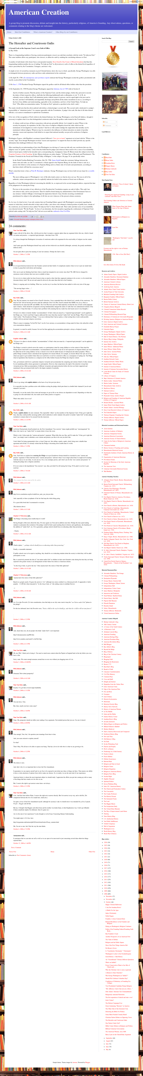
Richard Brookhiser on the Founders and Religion (117, 922)
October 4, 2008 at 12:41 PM (22, 420)
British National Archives (111, 302)
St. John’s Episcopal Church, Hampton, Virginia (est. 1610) (118, 551)
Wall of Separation (109, 826)
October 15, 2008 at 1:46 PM (22, 843)
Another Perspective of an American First (118, 937)
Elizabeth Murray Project (111, 327)
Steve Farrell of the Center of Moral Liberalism (68, 62)
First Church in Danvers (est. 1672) (114, 516)
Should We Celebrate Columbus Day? (117, 978)
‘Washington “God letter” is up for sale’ (122, 239)
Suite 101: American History (112, 786)
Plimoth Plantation (109, 603)
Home (9, 32)
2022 (106, 854)
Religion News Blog (110, 774)
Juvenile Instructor (109, 722)
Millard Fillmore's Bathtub (112, 726)
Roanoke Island (108, 606)
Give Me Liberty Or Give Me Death (114, 265)
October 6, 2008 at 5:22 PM (21, 751)
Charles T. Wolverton (20, 516)
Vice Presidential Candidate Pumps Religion (119, 986)
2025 (106, 845)
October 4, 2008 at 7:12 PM (21, 446)
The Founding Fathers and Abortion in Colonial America (118, 201)
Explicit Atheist (18, 338)
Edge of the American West (112, 689)
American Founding (110, 634)
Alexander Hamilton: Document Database (116, 277)
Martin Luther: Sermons (111, 383)
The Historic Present (110, 796)
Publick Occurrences (110, 759)
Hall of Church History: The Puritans (115, 337)
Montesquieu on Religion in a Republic (121, 218)
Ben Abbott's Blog (109, 647)
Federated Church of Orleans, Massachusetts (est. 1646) (118, 493)
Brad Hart (109, 157)
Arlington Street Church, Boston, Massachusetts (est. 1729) (118, 481)
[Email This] (35, 217)
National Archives (109, 391)
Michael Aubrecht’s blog (111, 622)
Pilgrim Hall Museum (110, 601)
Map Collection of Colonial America (114, 378)
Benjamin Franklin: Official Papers (114, 297)
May (107, 1049)
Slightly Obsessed (109, 779)
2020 (106, 859)
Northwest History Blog (111, 734)
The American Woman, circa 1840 (116, 1032)
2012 (106, 882)
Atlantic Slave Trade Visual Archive (114, 289)
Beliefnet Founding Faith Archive (114, 294)
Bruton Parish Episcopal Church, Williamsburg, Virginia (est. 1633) (118, 485)
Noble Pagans (110, 916)
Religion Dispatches (109, 769)
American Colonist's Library (112, 282)
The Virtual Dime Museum (112, 809)
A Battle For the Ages (112, 910)
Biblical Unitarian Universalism (115, 1029)
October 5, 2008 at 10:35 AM (22, 568)
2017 (106, 868)
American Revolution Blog (112, 642)
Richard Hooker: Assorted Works (113, 402)
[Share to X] (39, 217)
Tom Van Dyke (18, 230)
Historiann (107, 702)
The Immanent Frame (110, 799)
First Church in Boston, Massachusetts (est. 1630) (118, 505)
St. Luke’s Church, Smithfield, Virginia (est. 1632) (119, 554)
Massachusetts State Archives (112, 386)
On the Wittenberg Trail (111, 744)
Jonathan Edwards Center (111, 359)
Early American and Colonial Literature (115, 324)
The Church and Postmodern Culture (115, 789)
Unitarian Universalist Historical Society (116, 469)
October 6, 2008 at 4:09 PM (21, 723)
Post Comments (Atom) (24, 855)
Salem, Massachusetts (110, 608)
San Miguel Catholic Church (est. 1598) (115, 548)
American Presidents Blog (111, 639)
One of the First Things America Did (117, 945)
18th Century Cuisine (110, 624)
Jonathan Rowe (110, 163)
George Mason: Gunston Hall (112, 581)
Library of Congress (110, 376)
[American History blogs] (113, 68)
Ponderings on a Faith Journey (113, 751)
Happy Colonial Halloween (114, 905)
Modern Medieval (109, 729)
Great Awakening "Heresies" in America (117, 1006)
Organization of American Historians (115, 457)
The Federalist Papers (110, 412)
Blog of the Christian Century (112, 654)
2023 (106, 851)
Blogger (87, 1062)
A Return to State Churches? (114, 973)
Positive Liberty (108, 754)
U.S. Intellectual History (111, 819)
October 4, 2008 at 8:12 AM (21, 332)
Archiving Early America (111, 287)
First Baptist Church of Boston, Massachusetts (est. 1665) (119, 502)
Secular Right (108, 776)
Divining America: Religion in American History (118, 319)
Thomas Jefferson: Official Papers (114, 420)
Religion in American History (112, 771)
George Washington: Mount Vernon (114, 583)
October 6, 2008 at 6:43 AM (21, 678)
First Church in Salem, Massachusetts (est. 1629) (118, 519)
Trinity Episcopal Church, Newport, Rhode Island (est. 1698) (118, 558)
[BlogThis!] (37, 217)
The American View (110, 466)
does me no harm (59, 138)
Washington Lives (109, 829)
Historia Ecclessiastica (110, 699)
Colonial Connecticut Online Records (115, 309)
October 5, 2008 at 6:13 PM (21, 644)
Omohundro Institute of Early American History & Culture (119, 454)
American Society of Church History (115, 439)
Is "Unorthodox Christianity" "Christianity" (118, 951)
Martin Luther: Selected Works (113, 381)
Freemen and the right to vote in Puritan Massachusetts (116, 249)
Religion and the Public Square (115, 942)
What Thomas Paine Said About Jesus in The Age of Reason (121, 207)
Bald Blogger (108, 644)
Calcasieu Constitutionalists (112, 672)
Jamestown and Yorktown (111, 593)
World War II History (110, 834)
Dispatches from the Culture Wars (114, 684)
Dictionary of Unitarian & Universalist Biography (118, 317)
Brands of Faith (108, 669)
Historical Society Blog (111, 704)
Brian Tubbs (109, 160)
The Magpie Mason (109, 804)
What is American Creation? (42, 32)
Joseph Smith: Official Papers (112, 364)
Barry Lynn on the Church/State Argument (118, 1034)
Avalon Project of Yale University (114, 292)
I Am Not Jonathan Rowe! (113, 907)
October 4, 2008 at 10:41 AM (22, 403)
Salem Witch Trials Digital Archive (114, 405)
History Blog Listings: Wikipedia (113, 339)
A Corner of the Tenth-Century (113, 627)
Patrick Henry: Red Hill (111, 598)
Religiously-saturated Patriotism (115, 994)
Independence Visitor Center (112, 588)
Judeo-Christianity (111, 913)
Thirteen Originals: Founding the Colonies (116, 415)
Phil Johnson (17, 261)
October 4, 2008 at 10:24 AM (22, 371)
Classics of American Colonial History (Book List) (119, 304)
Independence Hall (109, 586)
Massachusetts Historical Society (113, 450)
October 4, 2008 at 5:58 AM (21, 291)
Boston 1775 (107, 664)
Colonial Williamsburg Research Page (115, 314)
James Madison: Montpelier (112, 591)
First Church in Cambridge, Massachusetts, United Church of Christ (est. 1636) (118, 513)
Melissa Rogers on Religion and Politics (115, 724)
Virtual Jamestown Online (111, 613)
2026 (106, 842)
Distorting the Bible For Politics (115, 1012)
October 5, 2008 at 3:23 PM (21, 619)
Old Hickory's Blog (109, 739)
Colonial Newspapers (110, 312)
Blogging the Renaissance (111, 662)
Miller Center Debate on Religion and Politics (119, 1026)
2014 (106, 877)
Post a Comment (16, 847)
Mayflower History (109, 388)
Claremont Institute (109, 445)
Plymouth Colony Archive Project (114, 396)
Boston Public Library (110, 299)
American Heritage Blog (111, 637)
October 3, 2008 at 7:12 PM (21, 254)
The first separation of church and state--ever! (119, 997)
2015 (106, 874)
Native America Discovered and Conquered (116, 732)
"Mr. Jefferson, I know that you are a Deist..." (119, 989)
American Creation (39, 11)
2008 (106, 894)
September (109, 1038)
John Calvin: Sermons (110, 354)
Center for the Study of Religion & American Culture (117, 442)
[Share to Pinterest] (43, 217)
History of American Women (112, 709)
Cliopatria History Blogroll (112, 307)
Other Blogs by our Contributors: (67, 32)
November (109, 899)
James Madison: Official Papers (113, 344)
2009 (106, 891)
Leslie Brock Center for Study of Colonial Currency (116, 372)
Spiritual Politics (109, 781)
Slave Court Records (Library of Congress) (116, 410)
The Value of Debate (112, 939)
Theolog (106, 814)
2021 (106, 857)
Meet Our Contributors (22, 32)
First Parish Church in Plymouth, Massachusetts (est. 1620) (118, 522)
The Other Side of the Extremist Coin (117, 1009)
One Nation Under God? (113, 1023)
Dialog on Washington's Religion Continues (118, 926)
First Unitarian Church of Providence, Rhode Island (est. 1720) (117, 529)
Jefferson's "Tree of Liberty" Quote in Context (122, 185)
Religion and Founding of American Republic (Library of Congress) (117, 399)
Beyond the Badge (109, 649)
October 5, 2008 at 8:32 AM (21, 483)
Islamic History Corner (110, 717)
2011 (106, 885)
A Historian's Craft (109, 629)
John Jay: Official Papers (111, 357)
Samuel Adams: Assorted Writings (114, 407)
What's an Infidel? (111, 962)
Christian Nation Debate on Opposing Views (119, 1017)
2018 (106, 865)
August (108, 1041)
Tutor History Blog (109, 816)
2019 (106, 862)
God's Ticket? (110, 1000)
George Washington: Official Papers (114, 334)
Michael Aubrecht (111, 169)
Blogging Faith (108, 659)
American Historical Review (112, 284)
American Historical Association (113, 436)
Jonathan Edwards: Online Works (113, 362)
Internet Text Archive (110, 342)
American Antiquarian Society (113, 434)
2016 (106, 871)
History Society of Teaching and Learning (116, 448)
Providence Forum (109, 460)
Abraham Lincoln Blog (110, 632)
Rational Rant (108, 761)
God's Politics (108, 697)
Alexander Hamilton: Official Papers (114, 279)
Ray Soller (16, 298)
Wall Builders (108, 471)
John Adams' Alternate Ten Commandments (118, 992)
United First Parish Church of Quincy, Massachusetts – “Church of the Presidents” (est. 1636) (118, 563)
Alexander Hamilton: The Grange (114, 573)
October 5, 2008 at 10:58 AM (22, 591)
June (107, 1047)
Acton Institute (108, 429)
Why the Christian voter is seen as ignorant (118, 970)
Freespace (107, 694)
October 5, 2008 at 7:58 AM (21, 471)
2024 (106, 848)
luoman (75, 1062)
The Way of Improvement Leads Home (115, 811)
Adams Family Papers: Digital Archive (115, 274)
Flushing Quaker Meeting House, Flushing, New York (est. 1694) (118, 533)
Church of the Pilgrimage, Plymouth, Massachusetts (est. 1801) (115, 489)
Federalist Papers (109, 329)
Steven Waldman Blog (110, 784)
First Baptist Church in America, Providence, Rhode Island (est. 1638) (117, 498)
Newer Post (12, 852)
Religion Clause (108, 766)
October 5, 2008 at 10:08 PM (22, 662)
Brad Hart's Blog (109, 667)
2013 (106, 879)
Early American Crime (110, 687)
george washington (30, 219)
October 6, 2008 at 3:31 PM (21, 690)
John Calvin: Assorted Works (112, 352)
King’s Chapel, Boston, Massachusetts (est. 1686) (118, 537)
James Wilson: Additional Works (113, 347)
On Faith (106, 741)
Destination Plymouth (110, 578)
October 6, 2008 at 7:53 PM (21, 829)
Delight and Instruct (110, 682)
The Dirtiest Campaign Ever (114, 1003)
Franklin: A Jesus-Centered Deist (115, 919)
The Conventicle (108, 791)
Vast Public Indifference (111, 821)
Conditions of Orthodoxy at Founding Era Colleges (118, 982)
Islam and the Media (110, 714)
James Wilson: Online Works (112, 349)
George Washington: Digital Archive (114, 332)
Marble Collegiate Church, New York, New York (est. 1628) (118, 540)
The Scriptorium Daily (110, 806)
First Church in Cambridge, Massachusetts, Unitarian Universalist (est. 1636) (116, 509)
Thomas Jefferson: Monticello (112, 611)
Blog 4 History (108, 652)
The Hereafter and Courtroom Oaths (116, 1020)
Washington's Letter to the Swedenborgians (118, 954)
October (108, 902)
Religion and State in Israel (112, 764)
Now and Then (108, 736)
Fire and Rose (108, 692)
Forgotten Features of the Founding (20, 154)
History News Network (110, 707)
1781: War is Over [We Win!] (121, 254)
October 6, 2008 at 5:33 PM (21, 786)
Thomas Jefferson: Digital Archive (114, 417)
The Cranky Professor (110, 794)
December (109, 896)
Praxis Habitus (108, 756)
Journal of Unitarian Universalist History (116, 369)
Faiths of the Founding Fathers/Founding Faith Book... (119, 930)
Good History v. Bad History (114, 957)
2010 (106, 888)
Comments (107, 126)
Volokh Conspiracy (109, 824)
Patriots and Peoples (110, 746)
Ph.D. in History (109, 749)
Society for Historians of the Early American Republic (117, 463)
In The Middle (108, 712)
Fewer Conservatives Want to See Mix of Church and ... (118, 966)
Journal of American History (112, 367)
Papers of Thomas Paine (111, 393)
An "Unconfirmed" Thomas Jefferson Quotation (120, 959)
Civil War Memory (109, 674)
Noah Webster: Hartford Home (113, 596)
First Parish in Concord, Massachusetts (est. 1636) (118, 526)
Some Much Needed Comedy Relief (116, 1014)
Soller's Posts (39, 219)
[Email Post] (31, 216)
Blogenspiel (107, 657)
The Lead (106, 801)
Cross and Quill (108, 679)
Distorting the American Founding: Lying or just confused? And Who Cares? (119, 195)
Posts (106, 122)
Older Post (92, 852)
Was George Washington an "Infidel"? (117, 976)
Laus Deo (115, 227)
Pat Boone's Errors (111, 948)
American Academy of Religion (113, 431)
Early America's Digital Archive (113, 322)
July (107, 1044)
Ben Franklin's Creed (112, 934)
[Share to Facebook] (41, 217)
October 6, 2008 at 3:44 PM (21, 711)
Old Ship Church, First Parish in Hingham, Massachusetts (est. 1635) (116, 544)
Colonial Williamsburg (110, 576)
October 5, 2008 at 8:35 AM (21, 509)
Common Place (108, 677)
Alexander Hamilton (19, 219)
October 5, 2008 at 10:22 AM (22, 534)
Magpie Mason (110, 166)
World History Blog (109, 831)
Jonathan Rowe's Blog (110, 719)
